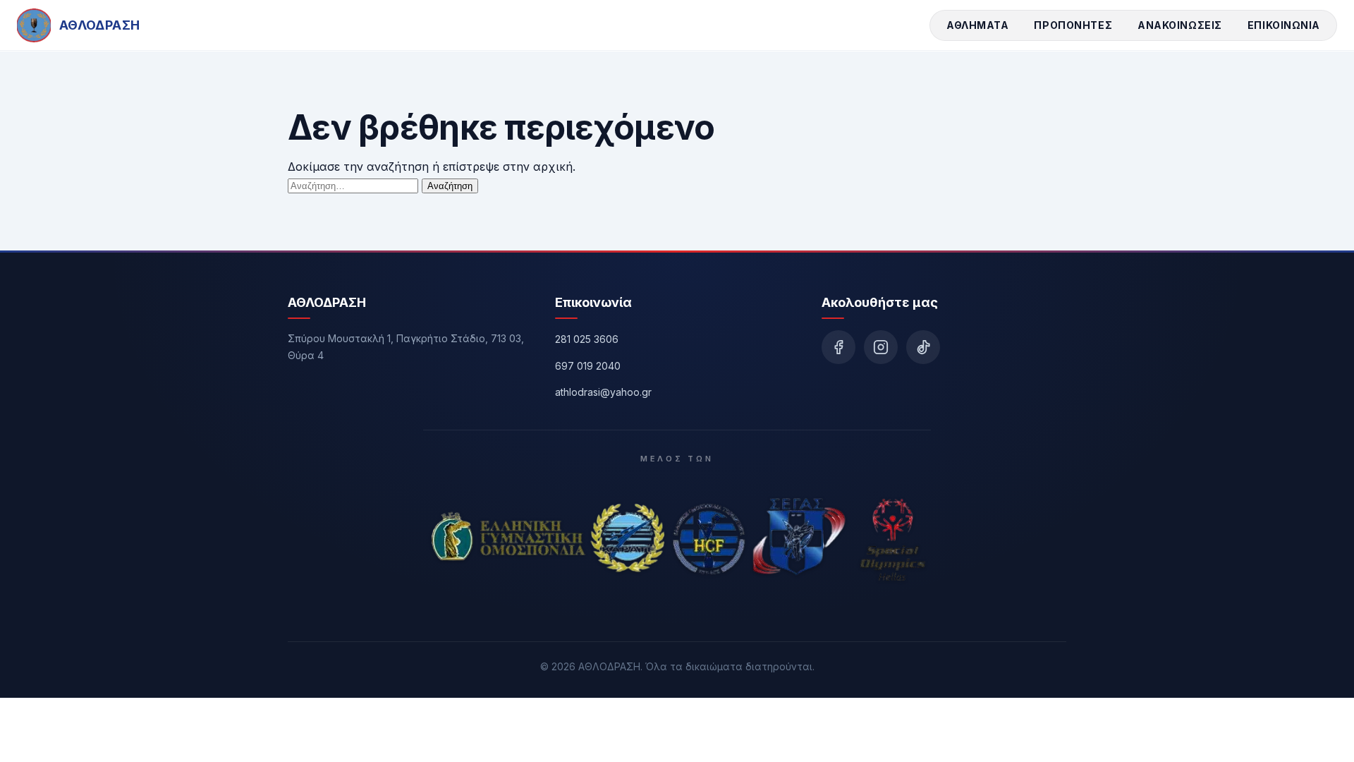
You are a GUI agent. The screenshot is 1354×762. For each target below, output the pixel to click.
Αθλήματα (977, 25)
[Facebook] (838, 347)
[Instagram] (881, 347)
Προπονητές (1073, 25)
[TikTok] (923, 347)
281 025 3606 (586, 339)
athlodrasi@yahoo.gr (603, 392)
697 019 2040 (588, 366)
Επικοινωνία (1284, 25)
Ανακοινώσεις (1180, 25)
